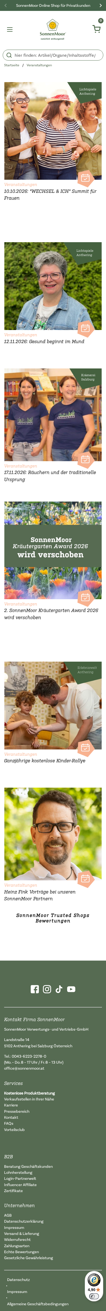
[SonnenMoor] (53, 29)
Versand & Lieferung (21, 1233)
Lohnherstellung (18, 1172)
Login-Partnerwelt (20, 1178)
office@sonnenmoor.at (24, 1068)
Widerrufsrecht (17, 1239)
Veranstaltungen (39, 65)
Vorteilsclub (14, 1129)
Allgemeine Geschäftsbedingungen (37, 1303)
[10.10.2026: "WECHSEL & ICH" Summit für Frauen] (53, 129)
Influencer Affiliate (20, 1184)
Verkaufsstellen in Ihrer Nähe (29, 1099)
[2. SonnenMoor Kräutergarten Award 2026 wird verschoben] (53, 549)
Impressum (14, 1227)
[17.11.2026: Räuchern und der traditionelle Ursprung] (53, 413)
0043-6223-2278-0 (29, 1056)
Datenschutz (18, 1279)
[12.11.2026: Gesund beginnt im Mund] (53, 285)
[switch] (94, 1296)
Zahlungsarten (16, 1245)
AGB (8, 1215)
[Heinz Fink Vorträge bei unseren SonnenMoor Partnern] (53, 832)
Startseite (11, 65)
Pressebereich (16, 1111)
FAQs (8, 1123)
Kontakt (11, 1117)
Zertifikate (13, 1190)
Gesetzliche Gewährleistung (28, 1257)
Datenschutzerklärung (23, 1221)
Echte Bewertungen (21, 1251)
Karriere (11, 1105)
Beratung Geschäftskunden (28, 1166)
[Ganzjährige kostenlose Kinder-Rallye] (53, 704)
